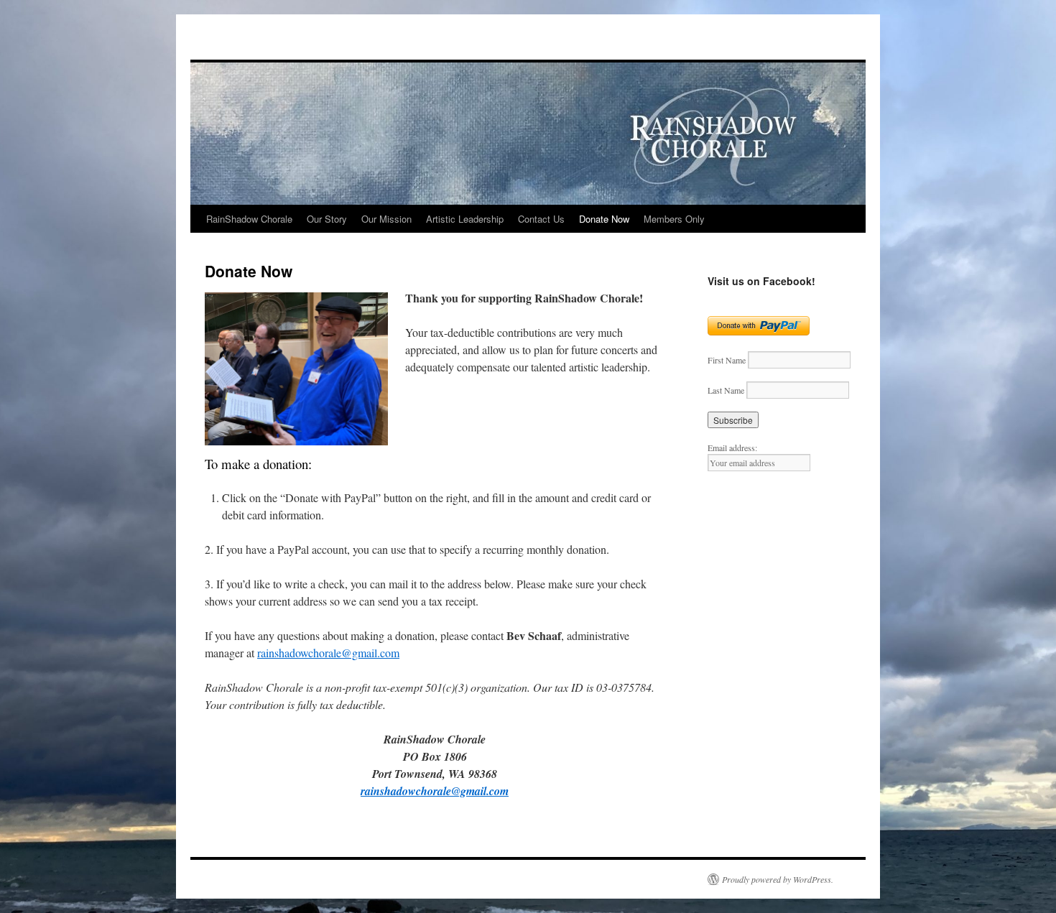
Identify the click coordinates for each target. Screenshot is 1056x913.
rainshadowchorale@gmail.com (328, 652)
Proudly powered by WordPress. (777, 879)
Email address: (732, 447)
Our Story (327, 219)
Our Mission (386, 219)
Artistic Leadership (465, 219)
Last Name (726, 390)
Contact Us (541, 219)
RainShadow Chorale (249, 219)
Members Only (674, 219)
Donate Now (604, 219)
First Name (727, 360)
